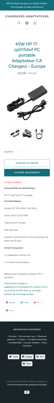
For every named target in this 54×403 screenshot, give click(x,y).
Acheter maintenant (27, 172)
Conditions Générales (37, 339)
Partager (28, 357)
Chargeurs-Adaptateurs (27, 16)
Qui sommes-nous (27, 336)
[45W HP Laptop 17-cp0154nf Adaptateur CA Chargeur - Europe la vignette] (15, 133)
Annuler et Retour (32, 343)
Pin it (41, 357)
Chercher (12, 336)
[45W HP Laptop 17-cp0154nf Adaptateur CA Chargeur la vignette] (27, 133)
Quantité (8, 151)
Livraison (21, 339)
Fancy (28, 364)
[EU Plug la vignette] (39, 134)
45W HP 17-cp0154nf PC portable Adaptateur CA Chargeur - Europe (27, 55)
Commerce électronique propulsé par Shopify (27, 384)
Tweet (15, 357)
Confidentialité (15, 343)
